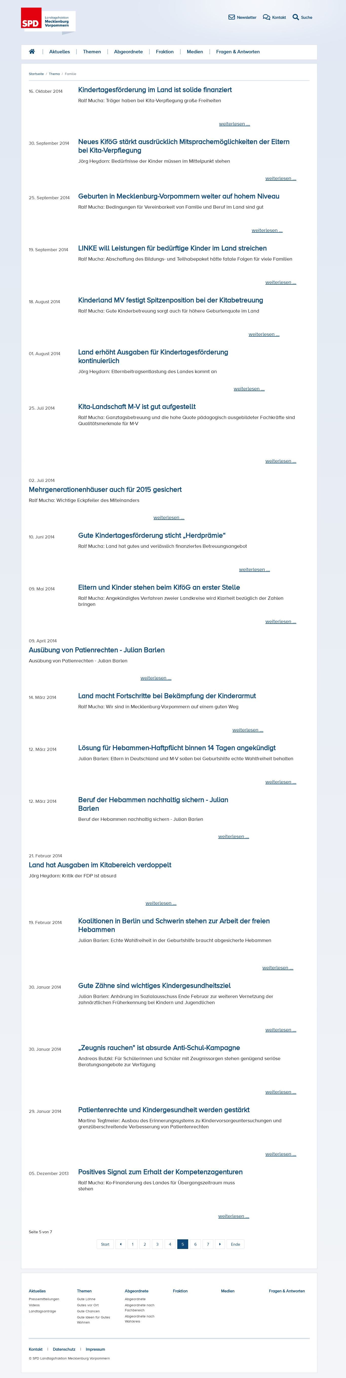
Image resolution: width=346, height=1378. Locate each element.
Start (105, 1244)
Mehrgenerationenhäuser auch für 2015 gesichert (105, 489)
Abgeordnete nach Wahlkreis (140, 1319)
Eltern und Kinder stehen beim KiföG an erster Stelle (159, 587)
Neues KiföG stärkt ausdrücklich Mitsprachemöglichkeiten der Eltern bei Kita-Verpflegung (184, 145)
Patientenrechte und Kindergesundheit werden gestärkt (163, 1109)
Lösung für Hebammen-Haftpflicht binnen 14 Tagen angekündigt (177, 747)
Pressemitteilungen (44, 1298)
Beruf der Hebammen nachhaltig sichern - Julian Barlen (153, 803)
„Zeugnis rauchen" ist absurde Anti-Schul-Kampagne (159, 1047)
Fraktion (165, 51)
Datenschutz (64, 1349)
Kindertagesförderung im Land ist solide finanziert (155, 89)
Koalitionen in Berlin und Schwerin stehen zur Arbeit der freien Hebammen (174, 925)
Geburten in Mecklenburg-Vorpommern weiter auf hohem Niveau (178, 196)
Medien (195, 51)
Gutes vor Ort (88, 1305)
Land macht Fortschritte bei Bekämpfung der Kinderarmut (167, 695)
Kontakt (36, 1349)
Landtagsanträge (42, 1311)
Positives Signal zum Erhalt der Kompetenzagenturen (160, 1171)
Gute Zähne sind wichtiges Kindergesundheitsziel (154, 985)
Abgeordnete (128, 51)
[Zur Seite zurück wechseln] (121, 1244)
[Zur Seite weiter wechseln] (220, 1244)
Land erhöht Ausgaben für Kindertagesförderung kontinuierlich (153, 356)
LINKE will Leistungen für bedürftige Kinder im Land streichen (172, 247)
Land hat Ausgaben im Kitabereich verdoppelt (100, 864)
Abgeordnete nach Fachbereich (140, 1307)
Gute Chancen (88, 1311)
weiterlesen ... (234, 123)
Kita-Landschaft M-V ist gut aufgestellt (137, 406)
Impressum (95, 1349)
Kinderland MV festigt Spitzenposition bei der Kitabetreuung (170, 299)
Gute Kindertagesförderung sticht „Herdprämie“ (152, 535)
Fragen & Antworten (238, 51)
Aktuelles (59, 51)
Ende (235, 1244)
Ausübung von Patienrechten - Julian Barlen (97, 649)
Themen (92, 51)
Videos (34, 1305)
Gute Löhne (86, 1298)
